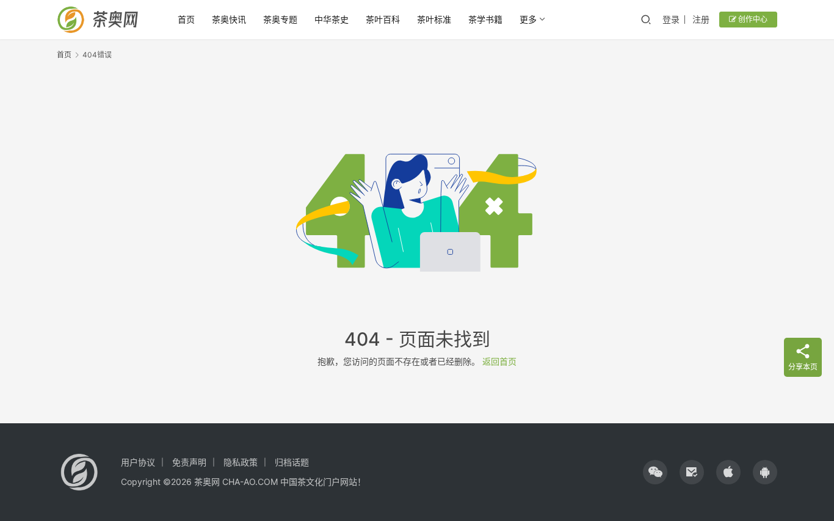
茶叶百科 (383, 19)
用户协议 (138, 462)
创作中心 (751, 19)
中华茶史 (331, 19)
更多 (528, 19)
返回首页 (499, 361)
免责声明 (189, 462)
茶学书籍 (485, 19)
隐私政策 (240, 462)
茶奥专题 (280, 19)
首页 (186, 19)
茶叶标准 (434, 19)
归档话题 (292, 462)
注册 (700, 19)
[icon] (655, 472)
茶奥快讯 (229, 19)
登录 (671, 19)
